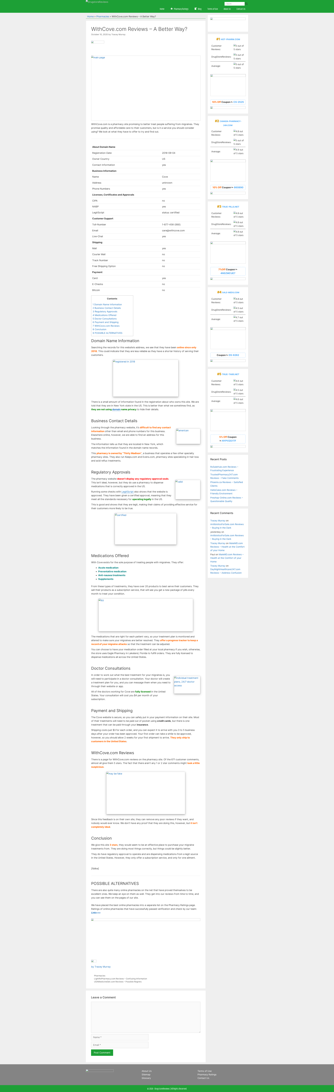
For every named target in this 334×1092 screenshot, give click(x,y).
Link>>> (96, 912)
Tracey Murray (217, 520)
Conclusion (99, 329)
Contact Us (241, 9)
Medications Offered (104, 315)
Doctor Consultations (105, 318)
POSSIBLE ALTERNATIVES (107, 333)
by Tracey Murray (101, 966)
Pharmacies (102, 16)
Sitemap (146, 1074)
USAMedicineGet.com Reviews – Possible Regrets (118, 981)
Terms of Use (212, 9)
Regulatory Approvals (105, 311)
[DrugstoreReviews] (97, 1)
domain (116, 409)
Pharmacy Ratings (207, 1074)
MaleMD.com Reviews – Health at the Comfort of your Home (227, 547)
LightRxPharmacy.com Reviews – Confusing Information (120, 978)
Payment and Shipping (105, 322)
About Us (227, 9)
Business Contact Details (107, 308)
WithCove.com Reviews (106, 325)
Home (162, 9)
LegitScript (128, 491)
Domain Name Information (107, 304)
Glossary (146, 1078)
